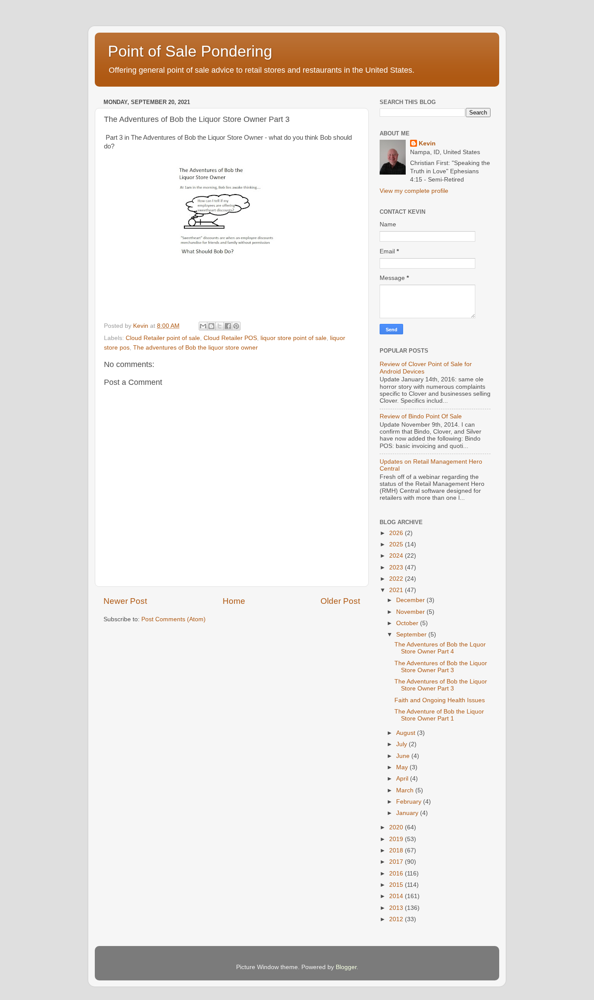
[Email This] (203, 326)
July (402, 744)
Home (234, 601)
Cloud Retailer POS (230, 338)
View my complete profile (414, 191)
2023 (397, 567)
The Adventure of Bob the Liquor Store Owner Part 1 (439, 715)
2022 (397, 579)
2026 (397, 533)
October (408, 623)
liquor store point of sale (293, 338)
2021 (397, 590)
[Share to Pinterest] (236, 326)
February (409, 801)
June (403, 756)
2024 (397, 555)
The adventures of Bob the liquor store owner (195, 347)
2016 (397, 873)
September (412, 634)
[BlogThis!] (211, 326)
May (403, 767)
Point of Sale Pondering (190, 51)
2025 (397, 544)
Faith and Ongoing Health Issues (439, 700)
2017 (397, 862)
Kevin (427, 143)
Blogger (346, 967)
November (411, 612)
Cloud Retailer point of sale (163, 338)
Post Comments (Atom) (173, 619)
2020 (397, 827)
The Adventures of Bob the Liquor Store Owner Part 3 (440, 666)
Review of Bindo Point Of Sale (421, 416)
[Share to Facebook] (228, 326)
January (408, 813)
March (405, 790)
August (406, 733)
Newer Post (125, 601)
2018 (397, 850)
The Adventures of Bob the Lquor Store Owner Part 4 (440, 648)
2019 (397, 839)
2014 (397, 896)
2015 (397, 885)
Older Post (340, 601)
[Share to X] (219, 326)
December (411, 600)
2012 (397, 919)
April (403, 778)
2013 (397, 908)
